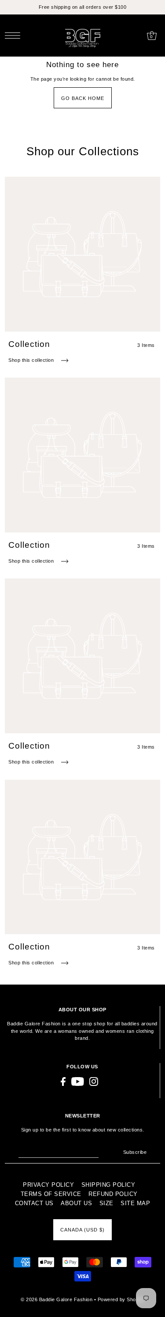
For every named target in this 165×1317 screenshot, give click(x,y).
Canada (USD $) (82, 1229)
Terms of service (51, 1194)
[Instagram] (93, 1081)
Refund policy (113, 1194)
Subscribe (135, 1152)
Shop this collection (31, 360)
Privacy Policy (48, 1184)
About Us (76, 1203)
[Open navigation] (15, 35)
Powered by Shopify (121, 1299)
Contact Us (34, 1203)
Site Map (135, 1203)
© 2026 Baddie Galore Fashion (57, 1299)
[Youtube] (77, 1081)
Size (106, 1203)
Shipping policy (108, 1184)
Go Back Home (82, 98)
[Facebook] (63, 1081)
